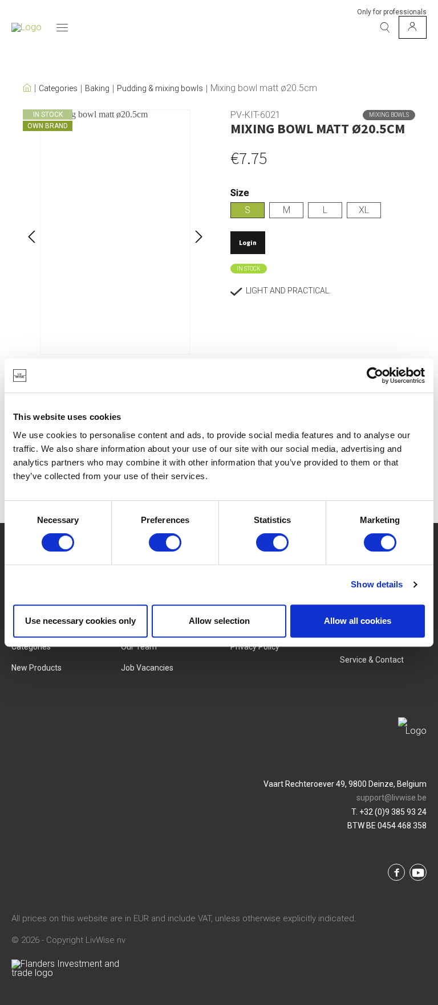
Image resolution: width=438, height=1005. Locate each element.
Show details (377, 584)
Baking (97, 88)
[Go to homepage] (26, 27)
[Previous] (31, 232)
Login (248, 242)
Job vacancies (147, 667)
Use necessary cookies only (80, 621)
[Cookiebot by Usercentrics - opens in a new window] (375, 375)
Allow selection (219, 621)
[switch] (165, 542)
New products (36, 667)
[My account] (413, 27)
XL (364, 210)
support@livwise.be (391, 797)
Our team (139, 646)
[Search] (385, 27)
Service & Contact (372, 659)
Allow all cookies (357, 621)
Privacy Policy (254, 646)
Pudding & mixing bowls (160, 88)
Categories (58, 88)
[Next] (199, 232)
